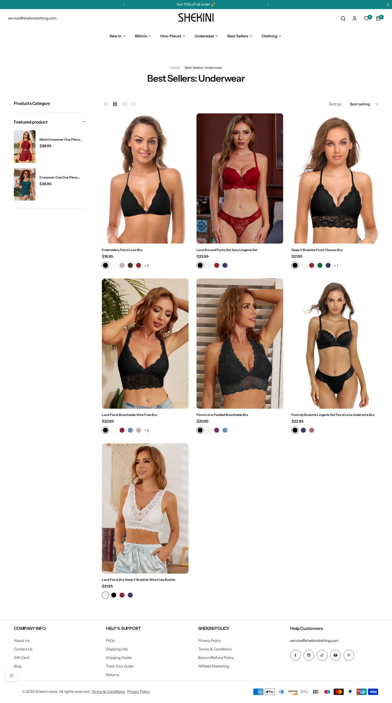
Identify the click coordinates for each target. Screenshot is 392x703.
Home (175, 67)
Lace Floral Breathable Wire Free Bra (129, 415)
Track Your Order (120, 666)
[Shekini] (196, 18)
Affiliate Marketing (213, 666)
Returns (112, 674)
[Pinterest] (348, 655)
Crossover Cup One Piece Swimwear (58, 177)
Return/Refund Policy (216, 657)
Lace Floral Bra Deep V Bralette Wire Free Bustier (139, 580)
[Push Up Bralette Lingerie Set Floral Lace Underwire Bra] (334, 344)
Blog (17, 666)
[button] (124, 5)
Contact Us (23, 649)
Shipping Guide (118, 657)
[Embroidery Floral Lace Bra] (145, 178)
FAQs (110, 640)
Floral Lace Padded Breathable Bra (222, 415)
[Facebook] (295, 655)
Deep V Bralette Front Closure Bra (316, 250)
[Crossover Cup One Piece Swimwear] (24, 184)
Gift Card (21, 657)
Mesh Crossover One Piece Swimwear (59, 140)
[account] (355, 18)
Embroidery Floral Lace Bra (122, 250)
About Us (22, 640)
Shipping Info (117, 649)
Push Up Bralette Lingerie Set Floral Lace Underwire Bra (332, 415)
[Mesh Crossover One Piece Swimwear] (24, 146)
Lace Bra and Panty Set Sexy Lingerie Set (227, 250)
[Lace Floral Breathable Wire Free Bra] (145, 344)
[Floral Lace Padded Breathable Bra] (240, 344)
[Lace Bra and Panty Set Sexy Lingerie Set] (240, 178)
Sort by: (335, 104)
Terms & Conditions (215, 649)
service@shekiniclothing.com (314, 640)
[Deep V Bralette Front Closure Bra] (334, 178)
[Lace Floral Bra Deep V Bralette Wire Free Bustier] (145, 508)
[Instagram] (308, 655)
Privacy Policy (209, 640)
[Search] (343, 18)
